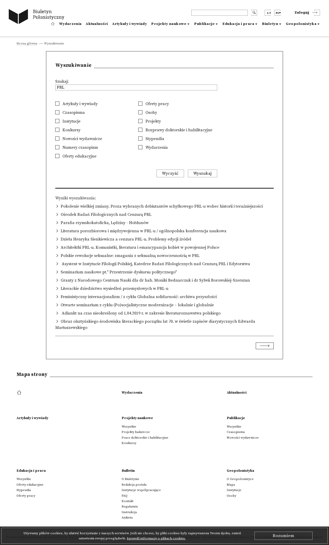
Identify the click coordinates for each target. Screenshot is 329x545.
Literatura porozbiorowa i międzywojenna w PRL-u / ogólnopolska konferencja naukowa (143, 231)
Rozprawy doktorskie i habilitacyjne (178, 130)
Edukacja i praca (238, 24)
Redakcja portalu (134, 485)
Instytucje (70, 121)
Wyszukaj (202, 173)
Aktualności (97, 24)
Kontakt (127, 501)
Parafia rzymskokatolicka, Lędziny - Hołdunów (105, 222)
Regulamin (130, 506)
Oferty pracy (156, 103)
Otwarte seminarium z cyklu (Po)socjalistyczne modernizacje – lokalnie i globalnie (137, 305)
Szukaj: (62, 81)
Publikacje (204, 24)
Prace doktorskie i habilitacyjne (145, 438)
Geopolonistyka (301, 24)
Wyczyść (170, 173)
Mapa (231, 485)
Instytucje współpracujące (141, 490)
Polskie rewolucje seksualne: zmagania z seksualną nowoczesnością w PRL (130, 255)
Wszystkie (129, 426)
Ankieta (127, 517)
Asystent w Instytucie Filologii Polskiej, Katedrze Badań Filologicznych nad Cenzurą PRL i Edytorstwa (155, 263)
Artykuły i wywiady (129, 24)
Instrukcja (129, 512)
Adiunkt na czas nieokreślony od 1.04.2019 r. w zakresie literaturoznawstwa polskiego (141, 313)
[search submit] (254, 13)
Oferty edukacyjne (78, 156)
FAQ (124, 496)
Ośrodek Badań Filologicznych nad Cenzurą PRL (106, 214)
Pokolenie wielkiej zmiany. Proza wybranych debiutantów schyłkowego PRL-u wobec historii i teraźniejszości (162, 206)
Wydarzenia (70, 24)
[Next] (265, 346)
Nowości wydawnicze (81, 138)
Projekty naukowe (168, 24)
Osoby (150, 112)
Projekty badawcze (136, 432)
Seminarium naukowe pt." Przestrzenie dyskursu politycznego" (119, 272)
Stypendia (154, 138)
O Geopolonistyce (240, 479)
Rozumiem (283, 535)
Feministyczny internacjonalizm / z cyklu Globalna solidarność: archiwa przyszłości (139, 296)
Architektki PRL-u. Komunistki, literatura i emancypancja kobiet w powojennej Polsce (140, 247)
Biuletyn (270, 24)
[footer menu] (19, 393)
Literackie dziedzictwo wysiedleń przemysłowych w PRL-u (114, 288)
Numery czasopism (79, 147)
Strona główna (26, 43)
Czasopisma (73, 112)
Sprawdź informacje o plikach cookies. (156, 538)
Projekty (152, 121)
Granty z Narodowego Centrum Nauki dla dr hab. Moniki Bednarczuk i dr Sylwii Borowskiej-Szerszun (155, 280)
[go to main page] (37, 17)
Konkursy (70, 130)
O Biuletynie (130, 479)
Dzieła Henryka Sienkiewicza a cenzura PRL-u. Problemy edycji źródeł (126, 239)
